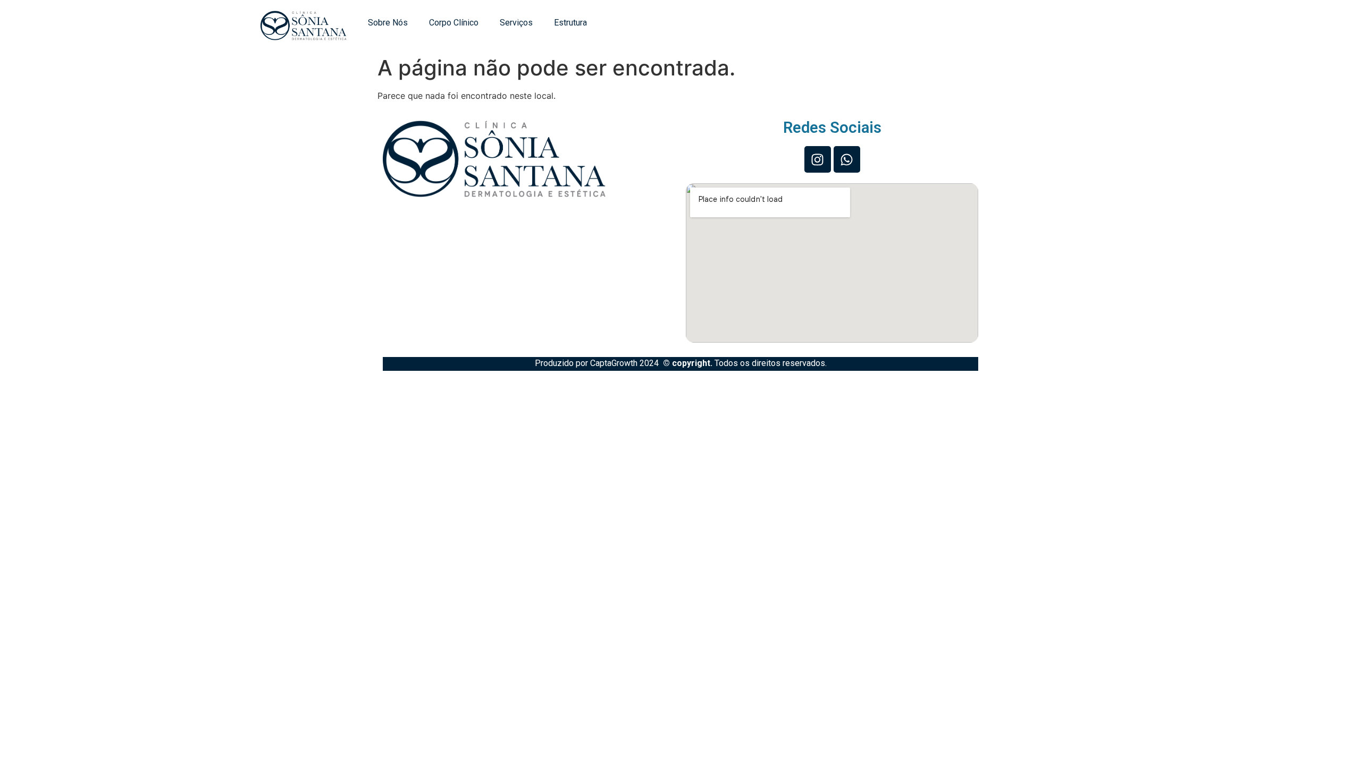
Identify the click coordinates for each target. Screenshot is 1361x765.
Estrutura (570, 23)
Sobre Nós (388, 23)
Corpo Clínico (453, 23)
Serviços (516, 23)
